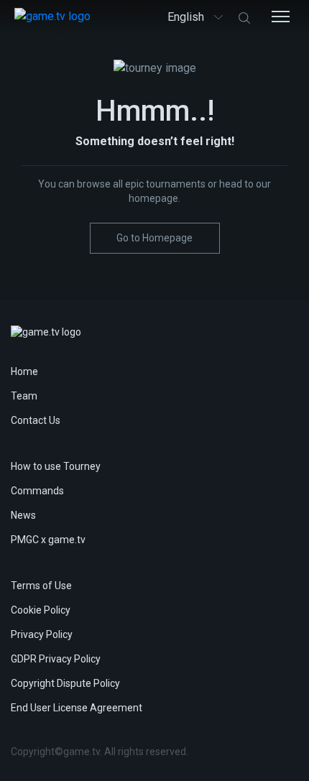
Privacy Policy (42, 634)
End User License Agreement (76, 707)
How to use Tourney (56, 466)
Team (24, 396)
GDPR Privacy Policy (56, 659)
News (23, 515)
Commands (37, 490)
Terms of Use (41, 585)
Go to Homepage (154, 238)
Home (24, 371)
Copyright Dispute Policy (65, 683)
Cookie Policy (40, 610)
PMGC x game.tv (48, 539)
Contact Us (35, 420)
